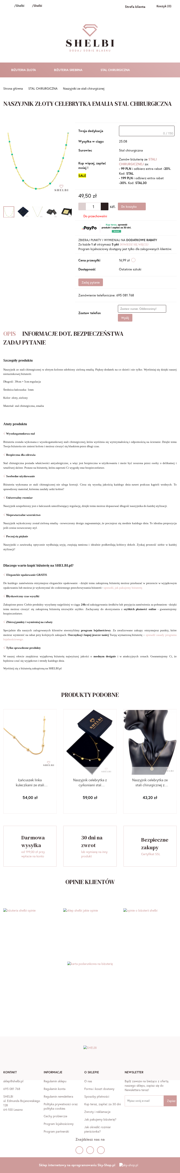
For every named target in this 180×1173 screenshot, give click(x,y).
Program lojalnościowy (59, 1124)
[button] (10, 1072)
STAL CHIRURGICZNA (116, 70)
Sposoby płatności (96, 1096)
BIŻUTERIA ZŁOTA (24, 70)
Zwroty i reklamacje (97, 1112)
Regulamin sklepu (55, 1081)
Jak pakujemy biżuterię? (100, 1119)
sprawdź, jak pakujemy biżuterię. (123, 587)
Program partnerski (56, 1131)
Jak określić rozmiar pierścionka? (97, 1129)
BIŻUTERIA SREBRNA (68, 70)
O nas (88, 1081)
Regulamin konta (54, 1089)
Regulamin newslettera (58, 1096)
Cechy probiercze (55, 1116)
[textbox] (147, 131)
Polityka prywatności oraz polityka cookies (61, 1106)
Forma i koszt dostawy (99, 1089)
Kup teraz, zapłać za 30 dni (102, 1104)
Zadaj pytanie (91, 282)
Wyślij (125, 318)
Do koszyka (129, 206)
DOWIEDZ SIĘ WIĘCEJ (134, 244)
